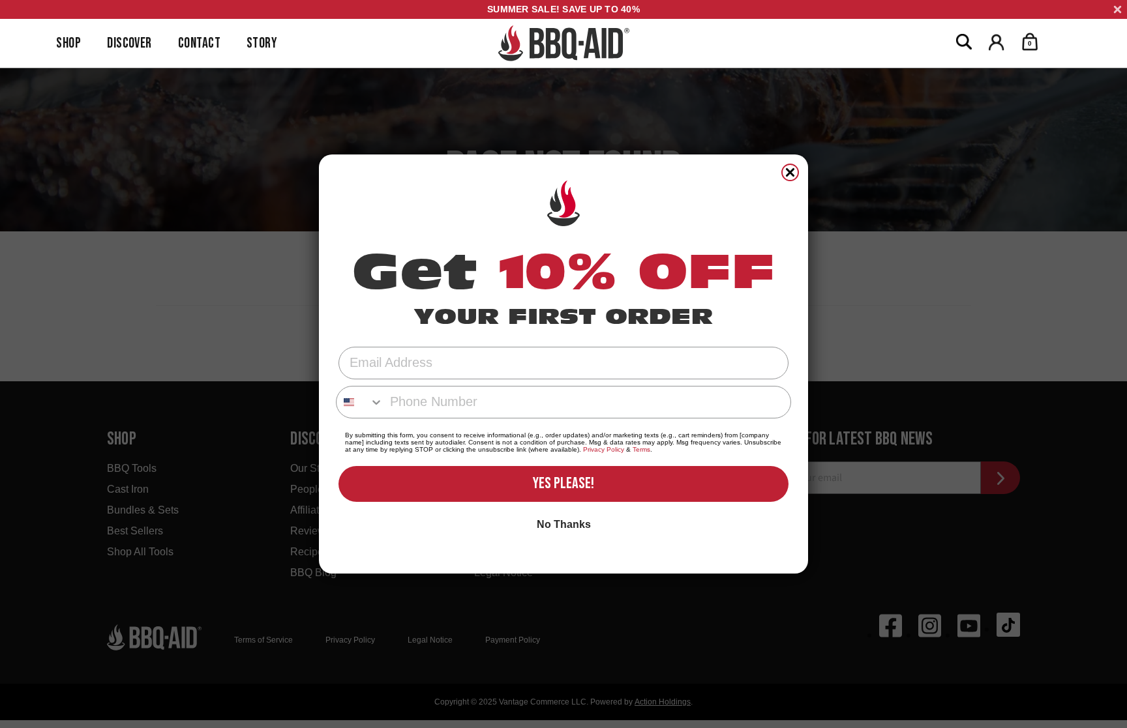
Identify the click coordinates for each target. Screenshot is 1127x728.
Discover (129, 43)
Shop (68, 43)
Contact (199, 43)
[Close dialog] (790, 172)
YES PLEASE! (563, 483)
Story (262, 43)
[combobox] (360, 402)
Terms (641, 449)
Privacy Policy (603, 449)
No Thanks (564, 524)
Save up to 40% (563, 9)
